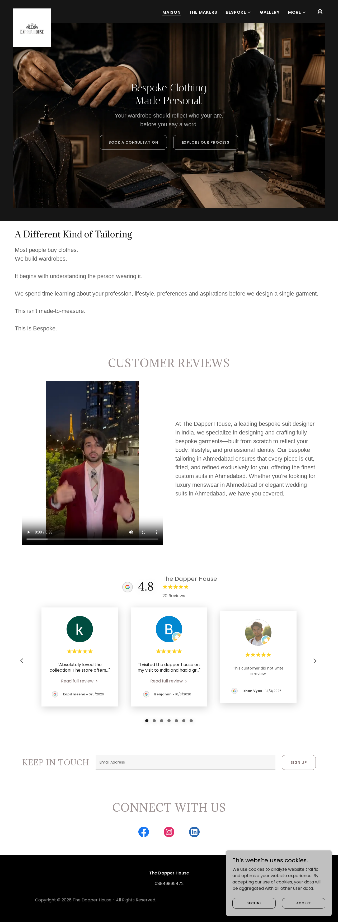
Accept (303, 903)
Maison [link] (171, 12)
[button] (238, 12)
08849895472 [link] (169, 884)
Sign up (298, 762)
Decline (253, 903)
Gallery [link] (270, 12)
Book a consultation (133, 142)
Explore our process (206, 142)
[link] (32, 10)
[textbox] (185, 762)
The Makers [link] (203, 12)
